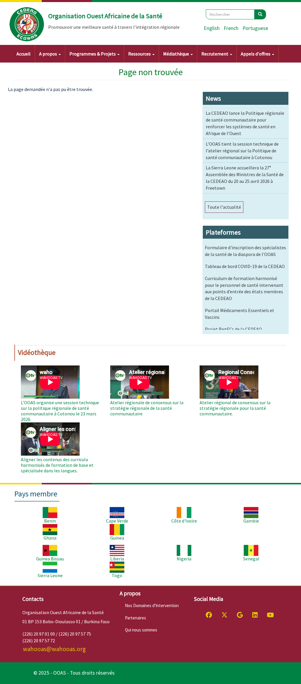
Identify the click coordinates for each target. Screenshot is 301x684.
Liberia (117, 559)
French (231, 28)
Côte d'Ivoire (184, 521)
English (212, 28)
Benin (50, 521)
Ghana (50, 538)
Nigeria (184, 559)
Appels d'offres (256, 54)
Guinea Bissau (50, 559)
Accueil (23, 54)
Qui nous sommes (141, 630)
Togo (117, 575)
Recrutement (215, 54)
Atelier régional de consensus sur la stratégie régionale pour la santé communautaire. (235, 408)
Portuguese (255, 28)
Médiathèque (176, 54)
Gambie (251, 521)
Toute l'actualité (224, 207)
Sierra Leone (50, 575)
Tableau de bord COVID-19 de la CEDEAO (245, 266)
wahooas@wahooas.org (54, 649)
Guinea (117, 538)
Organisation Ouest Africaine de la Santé (105, 16)
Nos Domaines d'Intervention (152, 605)
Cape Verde (117, 521)
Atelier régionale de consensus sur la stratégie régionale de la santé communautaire (146, 408)
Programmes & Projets (93, 54)
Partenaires (135, 618)
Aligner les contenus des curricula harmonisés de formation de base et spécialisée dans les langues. (57, 465)
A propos (48, 54)
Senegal (251, 559)
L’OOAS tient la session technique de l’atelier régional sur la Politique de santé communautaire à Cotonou (242, 150)
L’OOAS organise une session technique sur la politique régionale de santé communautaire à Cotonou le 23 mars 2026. (60, 411)
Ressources (140, 54)
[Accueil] (27, 24)
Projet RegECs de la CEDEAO (233, 329)
